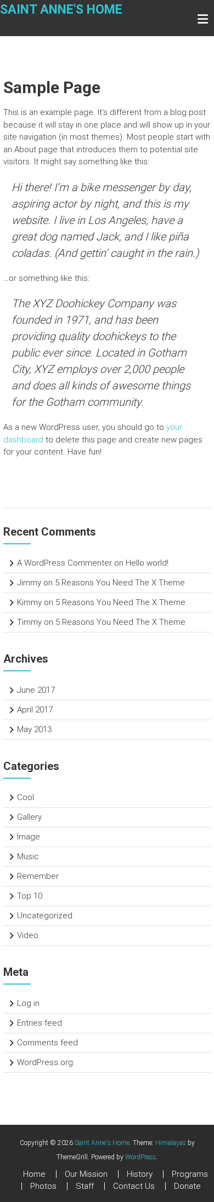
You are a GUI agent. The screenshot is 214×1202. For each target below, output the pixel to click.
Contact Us (134, 1186)
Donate (187, 1186)
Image (28, 837)
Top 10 (29, 896)
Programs (190, 1174)
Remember (38, 876)
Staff (85, 1186)
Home (34, 1174)
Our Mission (86, 1174)
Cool (25, 797)
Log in (28, 1003)
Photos (43, 1186)
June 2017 (36, 690)
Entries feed (39, 1023)
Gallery (29, 817)
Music (28, 856)
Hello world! (147, 563)
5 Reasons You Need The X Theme (120, 583)
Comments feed (47, 1043)
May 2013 (34, 729)
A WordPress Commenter (64, 563)
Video (27, 935)
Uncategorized (44, 916)
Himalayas (170, 1143)
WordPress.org (45, 1062)
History (140, 1174)
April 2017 (35, 710)
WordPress (140, 1157)
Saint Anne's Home (61, 9)
